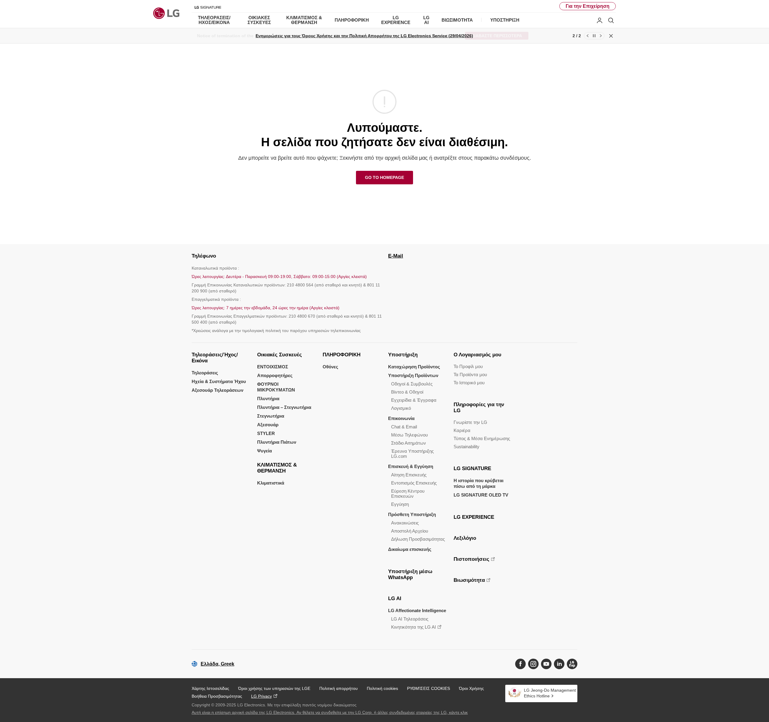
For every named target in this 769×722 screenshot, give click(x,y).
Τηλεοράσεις (205, 372)
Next (600, 35)
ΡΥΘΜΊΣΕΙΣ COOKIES (428, 688)
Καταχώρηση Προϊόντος (414, 366)
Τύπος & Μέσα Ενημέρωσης (482, 438)
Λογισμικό (401, 408)
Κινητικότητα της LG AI (413, 627)
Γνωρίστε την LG (470, 422)
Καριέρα (462, 430)
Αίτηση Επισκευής (409, 474)
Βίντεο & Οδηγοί (407, 391)
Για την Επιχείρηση (587, 6)
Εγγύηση (400, 504)
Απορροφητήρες (275, 375)
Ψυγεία (264, 450)
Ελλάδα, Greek (217, 663)
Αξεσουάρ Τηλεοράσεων (217, 390)
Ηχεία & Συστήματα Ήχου (219, 381)
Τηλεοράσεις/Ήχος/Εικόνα (215, 358)
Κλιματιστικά (270, 482)
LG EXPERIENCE (474, 517)
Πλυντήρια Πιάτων (276, 442)
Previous (587, 35)
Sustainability (466, 446)
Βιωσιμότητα (469, 580)
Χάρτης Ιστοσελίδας (210, 688)
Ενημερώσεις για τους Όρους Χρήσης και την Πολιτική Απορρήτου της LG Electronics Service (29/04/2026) (364, 35)
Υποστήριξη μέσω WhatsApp (410, 574)
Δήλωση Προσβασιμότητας (418, 539)
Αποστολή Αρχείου (409, 530)
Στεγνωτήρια (270, 415)
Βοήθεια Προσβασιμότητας (217, 696)
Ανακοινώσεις (405, 522)
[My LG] (599, 20)
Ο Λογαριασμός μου (477, 355)
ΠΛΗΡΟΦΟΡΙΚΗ (341, 355)
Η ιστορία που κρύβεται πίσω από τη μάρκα (478, 483)
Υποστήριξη (403, 355)
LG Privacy (261, 696)
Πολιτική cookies (382, 688)
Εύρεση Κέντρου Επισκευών (407, 493)
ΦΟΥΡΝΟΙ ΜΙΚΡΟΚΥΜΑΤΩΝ (276, 387)
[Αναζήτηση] (611, 20)
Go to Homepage (384, 177)
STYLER (266, 433)
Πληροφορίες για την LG (479, 407)
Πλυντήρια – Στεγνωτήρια (284, 407)
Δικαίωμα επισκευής (409, 549)
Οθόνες (330, 366)
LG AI (394, 598)
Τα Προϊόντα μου (470, 374)
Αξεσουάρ (267, 424)
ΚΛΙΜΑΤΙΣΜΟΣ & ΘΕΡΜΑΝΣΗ (277, 468)
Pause (594, 35)
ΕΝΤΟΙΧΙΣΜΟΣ (272, 366)
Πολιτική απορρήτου (338, 688)
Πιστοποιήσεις (471, 559)
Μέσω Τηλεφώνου (409, 434)
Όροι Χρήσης (471, 688)
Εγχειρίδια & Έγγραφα (413, 400)
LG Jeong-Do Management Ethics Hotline (550, 693)
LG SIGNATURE (472, 468)
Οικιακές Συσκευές (279, 355)
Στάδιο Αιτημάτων (408, 443)
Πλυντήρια (268, 398)
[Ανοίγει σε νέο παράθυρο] (520, 664)
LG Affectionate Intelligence (417, 610)
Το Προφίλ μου (468, 366)
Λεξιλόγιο (465, 538)
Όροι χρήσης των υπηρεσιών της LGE (274, 688)
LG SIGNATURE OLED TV (481, 494)
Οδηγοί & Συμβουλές (412, 383)
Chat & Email (404, 426)
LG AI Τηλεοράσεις (409, 618)
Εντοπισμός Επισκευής (414, 482)
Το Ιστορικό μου (469, 382)
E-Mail (395, 256)
